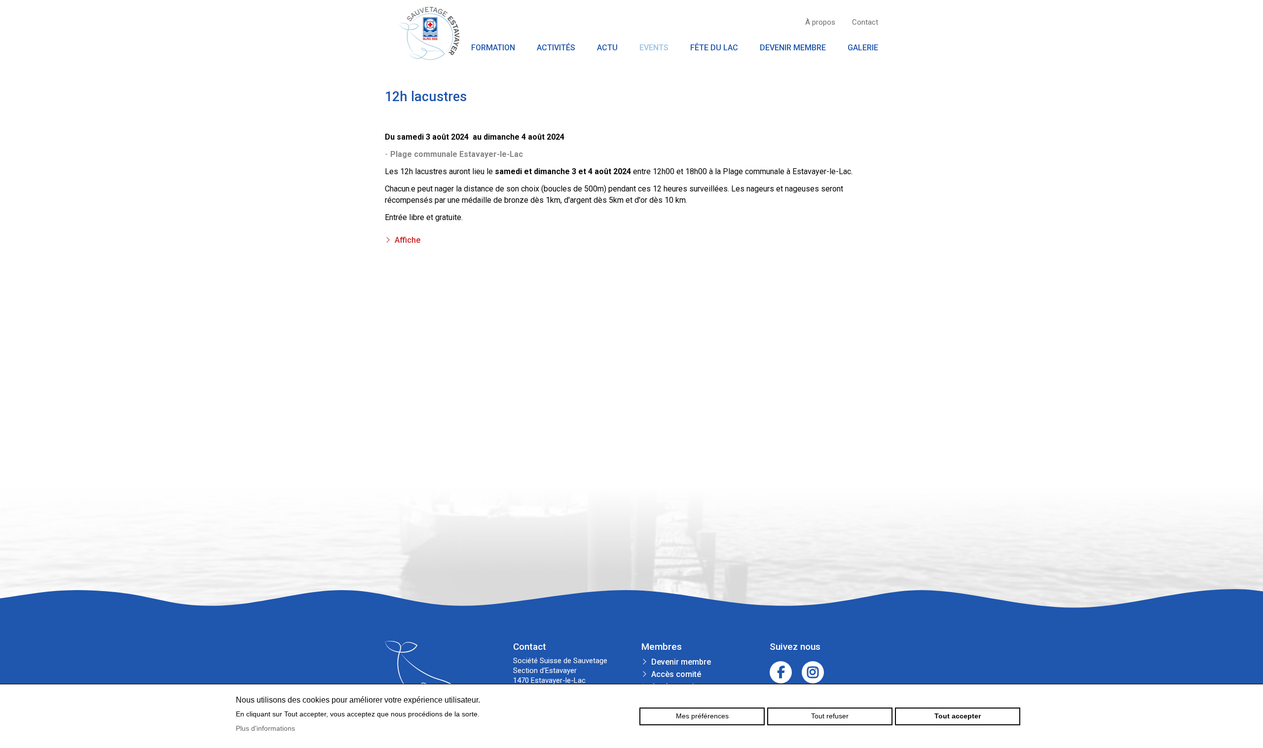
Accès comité (676, 674)
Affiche (407, 240)
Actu (607, 47)
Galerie (863, 47)
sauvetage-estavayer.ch (429, 33)
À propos (820, 22)
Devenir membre (793, 47)
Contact (865, 22)
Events (654, 47)
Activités (556, 47)
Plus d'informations (265, 728)
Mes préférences (702, 716)
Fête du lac (714, 47)
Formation (493, 47)
